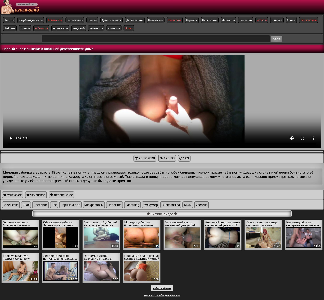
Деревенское (134, 20)
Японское (114, 28)
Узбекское (14, 195)
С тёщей (277, 20)
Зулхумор (150, 205)
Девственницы (111, 20)
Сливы (291, 20)
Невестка (114, 205)
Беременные (75, 20)
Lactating (132, 205)
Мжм (188, 205)
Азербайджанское (31, 20)
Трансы (25, 28)
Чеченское (96, 28)
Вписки (92, 20)
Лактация (228, 20)
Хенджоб (79, 28)
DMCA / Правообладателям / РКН (162, 295)
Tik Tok (9, 20)
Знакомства (171, 205)
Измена (201, 205)
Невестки (245, 20)
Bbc (54, 205)
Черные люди (70, 205)
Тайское (9, 28)
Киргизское (209, 20)
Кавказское (155, 20)
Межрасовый (93, 205)
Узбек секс (10, 205)
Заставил (40, 205)
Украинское (60, 28)
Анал (26, 205)
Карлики (191, 20)
